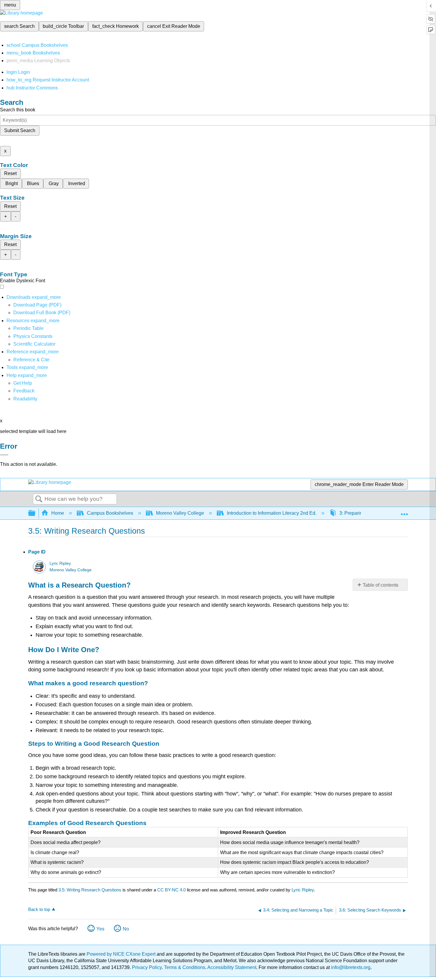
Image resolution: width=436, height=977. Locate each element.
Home (57, 513)
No (126, 928)
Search (39, 499)
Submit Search (19, 130)
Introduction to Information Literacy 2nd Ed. (272, 513)
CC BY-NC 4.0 (171, 889)
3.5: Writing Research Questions (89, 889)
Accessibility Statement (231, 967)
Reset (10, 173)
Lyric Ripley (60, 563)
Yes (100, 928)
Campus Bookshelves (110, 513)
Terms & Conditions (184, 967)
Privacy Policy (147, 967)
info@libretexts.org (350, 967)
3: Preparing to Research (365, 513)
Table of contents (380, 585)
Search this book (17, 109)
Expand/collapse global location (404, 511)
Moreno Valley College (180, 513)
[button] (23, 390)
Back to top (39, 909)
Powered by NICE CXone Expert (122, 954)
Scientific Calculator (34, 343)
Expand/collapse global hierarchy (35, 513)
